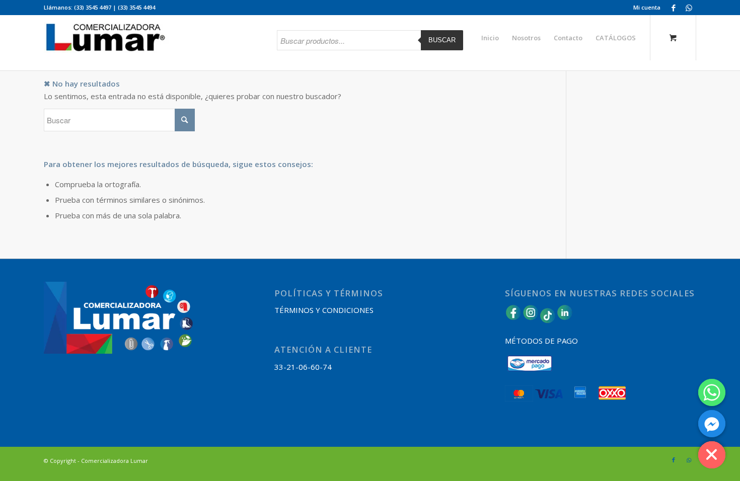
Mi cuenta (646, 7)
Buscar (442, 40)
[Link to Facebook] (673, 7)
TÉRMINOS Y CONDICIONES (324, 310)
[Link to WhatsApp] (688, 7)
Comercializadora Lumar (114, 460)
